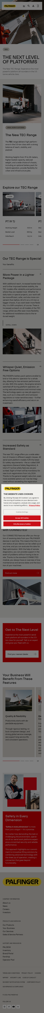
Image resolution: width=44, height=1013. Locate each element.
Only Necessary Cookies (22, 524)
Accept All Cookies (22, 518)
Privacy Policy (34, 505)
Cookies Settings (22, 512)
